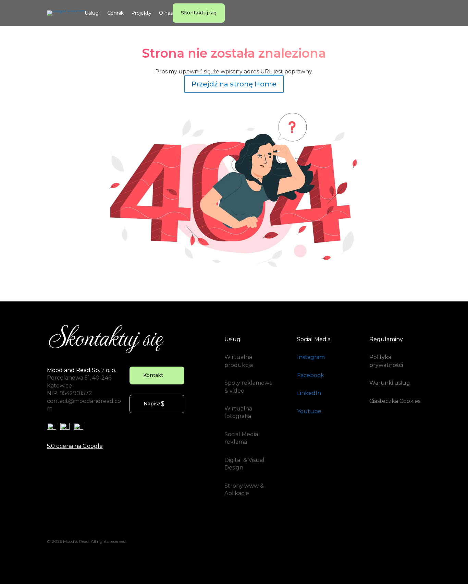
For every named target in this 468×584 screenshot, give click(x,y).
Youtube (309, 411)
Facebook (310, 375)
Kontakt (153, 375)
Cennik (115, 13)
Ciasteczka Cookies (394, 401)
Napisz (152, 404)
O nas (166, 13)
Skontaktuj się (199, 13)
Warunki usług (389, 383)
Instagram (311, 357)
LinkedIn (309, 393)
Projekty (141, 13)
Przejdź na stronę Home (234, 84)
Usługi (92, 13)
